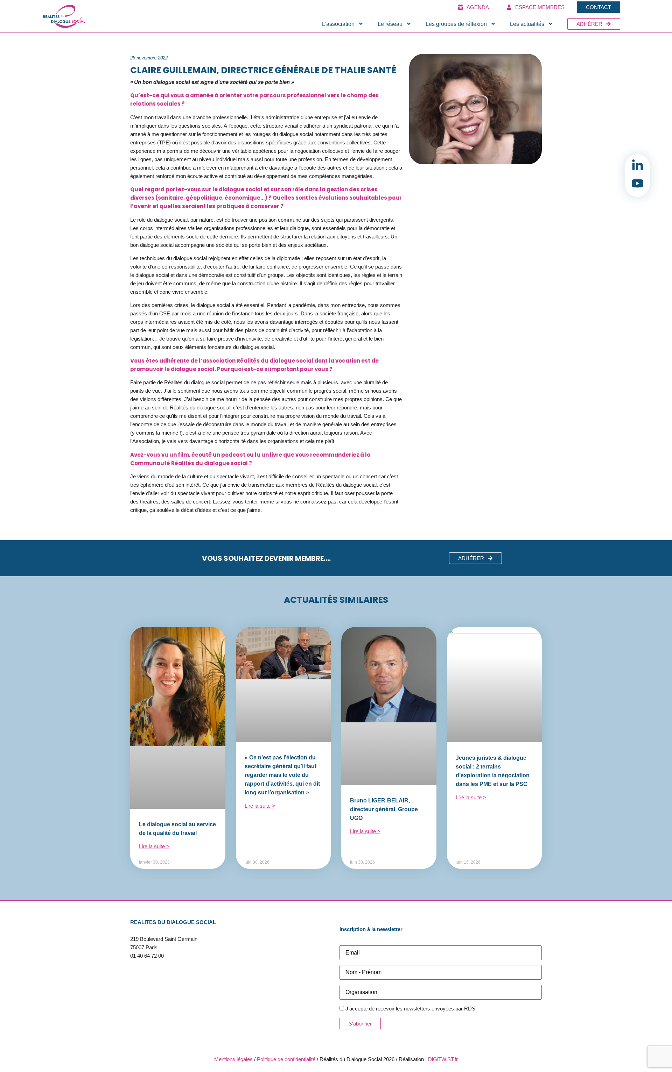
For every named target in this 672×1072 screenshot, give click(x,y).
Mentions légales (233, 1059)
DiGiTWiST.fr (443, 1059)
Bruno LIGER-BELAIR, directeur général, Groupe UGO (384, 809)
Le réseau (390, 24)
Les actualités (527, 24)
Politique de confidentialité (286, 1059)
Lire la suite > (154, 846)
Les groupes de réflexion (456, 24)
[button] (475, 558)
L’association (338, 24)
